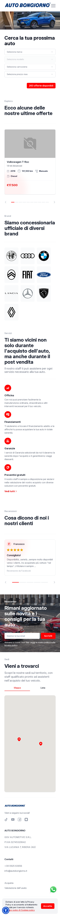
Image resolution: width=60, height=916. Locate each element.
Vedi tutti (9, 491)
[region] (30, 166)
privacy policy (10, 645)
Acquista (8, 883)
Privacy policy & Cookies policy (20, 910)
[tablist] (30, 688)
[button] (41, 743)
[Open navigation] (53, 5)
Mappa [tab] (17, 687)
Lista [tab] (42, 687)
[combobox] (30, 52)
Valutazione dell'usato (15, 888)
